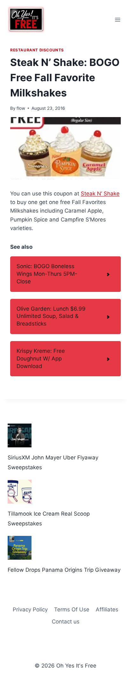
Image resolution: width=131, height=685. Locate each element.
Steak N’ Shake (100, 193)
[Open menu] (117, 19)
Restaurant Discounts (37, 50)
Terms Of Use (71, 609)
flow (21, 108)
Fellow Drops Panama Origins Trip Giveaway (64, 570)
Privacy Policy (30, 609)
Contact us (65, 621)
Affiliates (107, 609)
